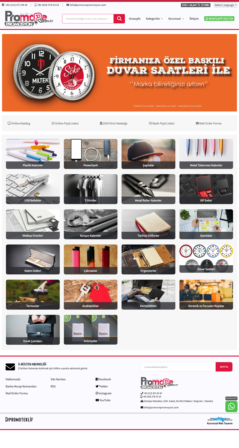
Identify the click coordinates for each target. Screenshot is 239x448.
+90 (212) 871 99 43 (16, 5)
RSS (53, 386)
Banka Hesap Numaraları (21, 386)
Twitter (103, 386)
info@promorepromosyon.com (88, 5)
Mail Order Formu (210, 123)
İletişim (194, 18)
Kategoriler (153, 18)
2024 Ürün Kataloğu (115, 123)
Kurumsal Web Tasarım (220, 423)
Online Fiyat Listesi (67, 123)
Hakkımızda (13, 379)
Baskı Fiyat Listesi (163, 123)
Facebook (104, 379)
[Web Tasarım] (219, 419)
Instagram (104, 393)
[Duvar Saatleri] (119, 73)
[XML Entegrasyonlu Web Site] (62, 419)
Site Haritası (58, 379)
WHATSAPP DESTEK (220, 18)
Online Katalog (20, 123)
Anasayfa (134, 18)
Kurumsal (174, 18)
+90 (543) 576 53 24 (48, 5)
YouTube (105, 400)
